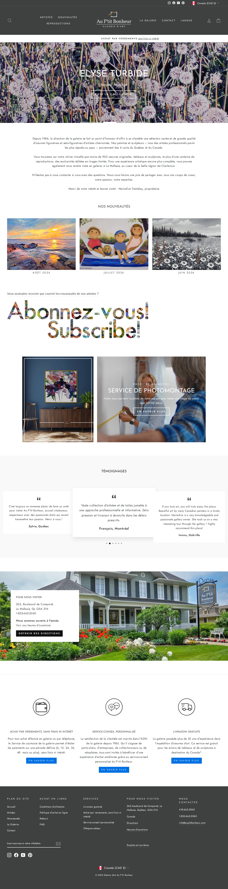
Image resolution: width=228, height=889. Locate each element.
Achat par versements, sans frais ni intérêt (102, 814)
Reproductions (59, 23)
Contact (168, 20)
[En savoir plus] (151, 399)
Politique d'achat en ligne (54, 812)
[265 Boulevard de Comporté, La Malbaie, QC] (114, 616)
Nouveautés (67, 17)
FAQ (42, 824)
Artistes (46, 17)
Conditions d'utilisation (52, 806)
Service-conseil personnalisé (98, 822)
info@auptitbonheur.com (192, 823)
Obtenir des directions (39, 633)
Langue (187, 20)
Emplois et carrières (138, 845)
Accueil (11, 806)
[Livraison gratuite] (186, 707)
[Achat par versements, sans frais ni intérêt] (41, 707)
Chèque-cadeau (91, 828)
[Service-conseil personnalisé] (114, 707)
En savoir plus (41, 760)
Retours (44, 818)
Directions (132, 823)
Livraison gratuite (92, 806)
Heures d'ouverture (137, 829)
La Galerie (148, 20)
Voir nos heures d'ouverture (33, 625)
